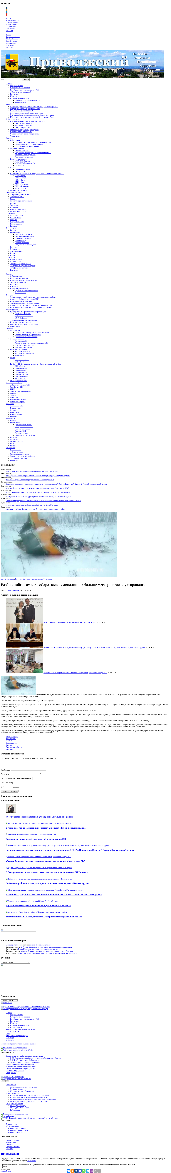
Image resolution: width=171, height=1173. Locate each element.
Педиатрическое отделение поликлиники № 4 (33, 153)
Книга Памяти (20, 102)
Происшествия (37, 579)
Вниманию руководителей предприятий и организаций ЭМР (30, 480)
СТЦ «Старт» (20, 176)
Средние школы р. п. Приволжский (29, 144)
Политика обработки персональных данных (18, 1044)
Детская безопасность (23, 234)
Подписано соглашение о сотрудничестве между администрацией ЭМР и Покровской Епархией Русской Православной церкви (56, 484)
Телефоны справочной (19, 268)
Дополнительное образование (27, 146)
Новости (8, 18)
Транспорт (14, 205)
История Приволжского (19, 98)
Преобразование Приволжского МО (24, 90)
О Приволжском (16, 86)
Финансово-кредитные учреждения (24, 130)
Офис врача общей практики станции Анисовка (29, 1102)
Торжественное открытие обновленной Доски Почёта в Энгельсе (32, 505)
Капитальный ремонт (18, 209)
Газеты (13, 230)
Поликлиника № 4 (22, 151)
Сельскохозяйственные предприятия (24, 134)
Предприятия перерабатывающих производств (28, 121)
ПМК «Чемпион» (22, 186)
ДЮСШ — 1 (20, 172)
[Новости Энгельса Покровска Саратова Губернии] (82, 77)
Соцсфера (9, 138)
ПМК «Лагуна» (21, 180)
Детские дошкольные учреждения (23, 1087)
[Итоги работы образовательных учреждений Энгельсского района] (24, 622)
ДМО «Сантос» (21, 182)
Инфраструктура (12, 119)
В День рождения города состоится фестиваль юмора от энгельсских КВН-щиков (38, 492)
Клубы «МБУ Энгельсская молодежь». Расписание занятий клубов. (37, 174)
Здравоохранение (17, 148)
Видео (12, 253)
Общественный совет (13, 20)
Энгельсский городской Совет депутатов (26, 113)
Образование (15, 140)
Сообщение (5, 770)
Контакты (14, 270)
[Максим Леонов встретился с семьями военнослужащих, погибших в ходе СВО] (24, 673)
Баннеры (13, 226)
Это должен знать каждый (25, 245)
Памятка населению (23, 239)
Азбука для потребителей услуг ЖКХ (20, 1029)
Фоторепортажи (16, 251)
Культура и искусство (18, 159)
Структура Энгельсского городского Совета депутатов (32, 115)
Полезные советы (22, 243)
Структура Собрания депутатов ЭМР (25, 109)
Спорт (12, 167)
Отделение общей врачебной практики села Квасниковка (33, 1099)
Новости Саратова (22, 579)
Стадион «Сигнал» (22, 169)
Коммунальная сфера (14, 192)
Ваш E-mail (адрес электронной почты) (16, 778)
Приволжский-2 (13, 590)
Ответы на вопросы (18, 211)
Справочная (10, 257)
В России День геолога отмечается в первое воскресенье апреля (46, 947)
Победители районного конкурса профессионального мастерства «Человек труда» (38, 497)
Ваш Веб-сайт (6, 783)
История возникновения (20, 88)
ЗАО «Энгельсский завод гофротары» (25, 1062)
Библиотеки (19, 165)
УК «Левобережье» (12, 22)
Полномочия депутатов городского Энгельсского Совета (32, 117)
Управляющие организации (21, 201)
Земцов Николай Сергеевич (40, 945)
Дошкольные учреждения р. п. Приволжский (33, 142)
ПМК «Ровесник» (22, 184)
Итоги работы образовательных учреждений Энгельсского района (32, 471)
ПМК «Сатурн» (21, 178)
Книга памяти (10, 29)
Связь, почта (15, 136)
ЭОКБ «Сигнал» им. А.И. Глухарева (24, 1060)
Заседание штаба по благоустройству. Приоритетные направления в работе (35, 509)
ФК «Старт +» (20, 188)
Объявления (15, 249)
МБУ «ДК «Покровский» (25, 163)
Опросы (13, 220)
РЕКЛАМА (9, 31)
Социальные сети (17, 222)
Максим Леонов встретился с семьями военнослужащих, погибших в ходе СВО (37, 488)
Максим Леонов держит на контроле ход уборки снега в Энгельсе (47, 951)
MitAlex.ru (31, 1161)
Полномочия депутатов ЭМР (21, 111)
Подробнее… (6, 1171)
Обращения (10, 213)
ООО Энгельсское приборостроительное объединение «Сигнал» (36, 1058)
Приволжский (10, 1153)
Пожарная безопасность (24, 236)
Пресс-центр (11, 228)
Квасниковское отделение (25, 155)
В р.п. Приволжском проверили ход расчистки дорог (39, 949)
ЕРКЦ (12, 199)
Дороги (13, 203)
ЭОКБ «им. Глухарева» (24, 125)
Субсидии (14, 207)
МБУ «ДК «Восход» (23, 161)
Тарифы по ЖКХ (17, 197)
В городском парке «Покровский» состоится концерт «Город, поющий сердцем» (38, 476)
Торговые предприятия (15, 1071)
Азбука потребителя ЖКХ (20, 195)
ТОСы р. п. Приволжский (20, 92)
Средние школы (16, 1089)
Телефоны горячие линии (20, 264)
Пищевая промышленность (21, 132)
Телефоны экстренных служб (17, 1130)
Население (14, 96)
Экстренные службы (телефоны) (23, 266)
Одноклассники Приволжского (27, 100)
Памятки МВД (20, 241)
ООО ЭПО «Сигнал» (23, 123)
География (14, 94)
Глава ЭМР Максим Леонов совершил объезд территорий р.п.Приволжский (48, 953)
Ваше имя (5, 774)
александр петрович (14, 945)
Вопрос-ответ (15, 218)
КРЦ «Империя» (11, 26)
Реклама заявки (16, 224)
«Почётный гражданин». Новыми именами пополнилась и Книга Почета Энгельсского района (43, 501)
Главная (9, 84)
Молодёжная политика (19, 190)
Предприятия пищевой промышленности (22, 1066)
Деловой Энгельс (11, 24)
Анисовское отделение (24, 157)
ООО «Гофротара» (22, 128)
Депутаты (9, 105)
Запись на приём (16, 215)
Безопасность (15, 232)
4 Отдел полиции (17, 262)
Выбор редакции (7, 579)
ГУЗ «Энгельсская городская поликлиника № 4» (29, 1095)
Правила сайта (16, 259)
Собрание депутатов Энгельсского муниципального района (34, 107)
